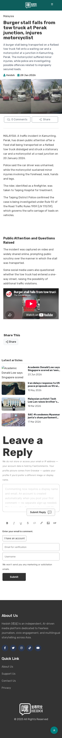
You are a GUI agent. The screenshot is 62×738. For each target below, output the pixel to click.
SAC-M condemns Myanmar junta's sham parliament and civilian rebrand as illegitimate (44, 419)
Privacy (6, 687)
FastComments (40, 466)
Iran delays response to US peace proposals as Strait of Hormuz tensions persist (44, 387)
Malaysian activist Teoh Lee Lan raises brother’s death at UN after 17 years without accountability (44, 403)
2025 (20, 719)
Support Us (8, 673)
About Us (7, 666)
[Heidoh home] (31, 5)
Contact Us (9, 680)
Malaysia (8, 16)
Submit (14, 576)
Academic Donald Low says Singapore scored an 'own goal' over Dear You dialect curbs (44, 371)
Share (12, 341)
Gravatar (35, 470)
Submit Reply (38, 512)
